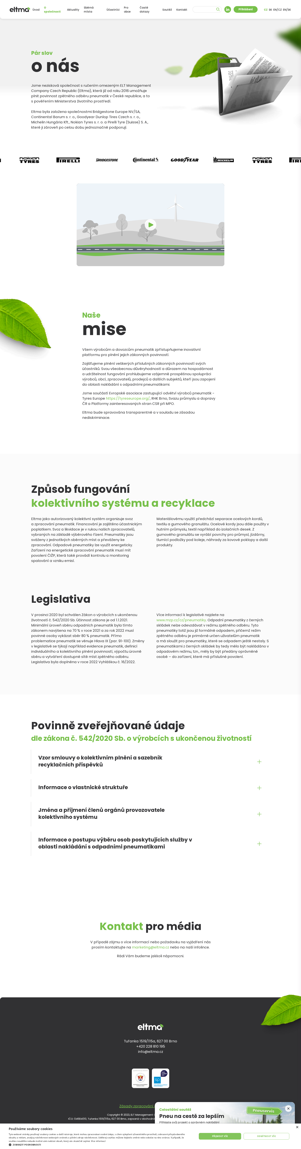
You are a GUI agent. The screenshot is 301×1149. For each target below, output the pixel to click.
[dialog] (150, 1136)
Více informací (98, 1141)
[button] (100, 1144)
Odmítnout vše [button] (266, 1136)
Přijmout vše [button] (220, 1136)
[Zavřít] (288, 1108)
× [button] (297, 1127)
